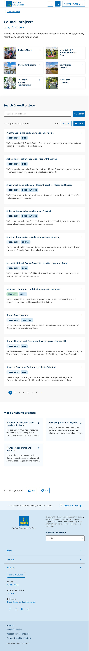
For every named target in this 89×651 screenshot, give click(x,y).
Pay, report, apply (72, 3)
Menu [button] (9, 550)
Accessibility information (18, 634)
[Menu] (50, 4)
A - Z (64, 123)
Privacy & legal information (19, 638)
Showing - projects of (16, 123)
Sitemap (10, 625)
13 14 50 (10, 593)
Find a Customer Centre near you (21, 602)
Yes (33, 490)
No (46, 490)
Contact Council (16, 574)
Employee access (14, 629)
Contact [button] (10, 567)
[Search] (57, 4)
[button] (19, 27)
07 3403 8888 (13, 584)
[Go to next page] (41, 393)
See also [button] (10, 559)
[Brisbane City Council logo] (14, 3)
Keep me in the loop (72, 505)
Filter (81, 123)
